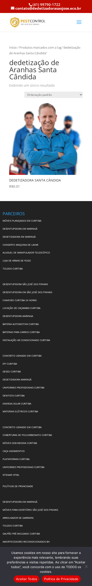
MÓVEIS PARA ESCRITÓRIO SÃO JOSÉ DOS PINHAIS (30, 509)
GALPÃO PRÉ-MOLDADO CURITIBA (21, 533)
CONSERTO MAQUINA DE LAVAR (21, 244)
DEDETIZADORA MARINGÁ (17, 379)
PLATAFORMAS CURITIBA (16, 459)
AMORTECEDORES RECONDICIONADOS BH (26, 541)
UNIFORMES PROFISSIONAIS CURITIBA (23, 387)
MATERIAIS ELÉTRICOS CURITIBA (20, 411)
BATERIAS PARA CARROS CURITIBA (21, 332)
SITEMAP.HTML (11, 474)
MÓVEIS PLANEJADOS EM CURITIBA (22, 220)
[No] (86, 566)
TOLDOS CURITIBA (13, 268)
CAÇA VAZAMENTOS (14, 451)
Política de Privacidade (61, 579)
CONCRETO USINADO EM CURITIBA (22, 355)
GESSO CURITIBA (12, 371)
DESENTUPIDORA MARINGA (18, 316)
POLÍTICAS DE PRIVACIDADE (18, 486)
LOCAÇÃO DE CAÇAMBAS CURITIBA (21, 308)
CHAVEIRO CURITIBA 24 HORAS (20, 300)
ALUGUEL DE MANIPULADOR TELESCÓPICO (26, 252)
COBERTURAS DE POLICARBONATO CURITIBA (27, 435)
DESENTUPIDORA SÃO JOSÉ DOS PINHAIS (25, 284)
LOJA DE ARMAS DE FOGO (17, 260)
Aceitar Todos (26, 579)
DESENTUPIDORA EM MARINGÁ (20, 228)
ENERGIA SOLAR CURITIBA (17, 403)
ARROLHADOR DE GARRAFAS (18, 517)
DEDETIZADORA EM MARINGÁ (19, 236)
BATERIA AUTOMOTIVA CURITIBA (21, 324)
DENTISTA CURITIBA (14, 395)
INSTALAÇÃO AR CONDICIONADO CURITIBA (26, 340)
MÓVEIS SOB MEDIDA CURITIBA (20, 443)
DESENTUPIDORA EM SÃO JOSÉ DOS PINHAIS (27, 292)
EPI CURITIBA (10, 363)
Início (13, 47)
